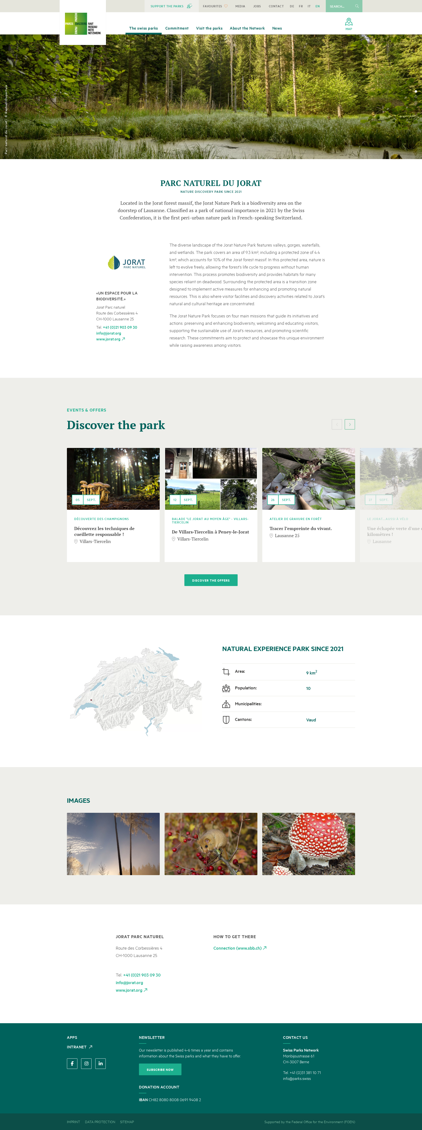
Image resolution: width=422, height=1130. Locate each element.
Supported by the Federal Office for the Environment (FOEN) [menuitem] (309, 1121)
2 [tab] (416, 97)
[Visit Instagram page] (86, 1063)
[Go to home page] (82, 23)
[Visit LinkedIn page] (100, 1063)
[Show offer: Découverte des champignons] (113, 479)
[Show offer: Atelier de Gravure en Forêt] (308, 479)
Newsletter (152, 1037)
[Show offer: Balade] (211, 479)
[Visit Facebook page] (72, 1063)
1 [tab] (416, 91)
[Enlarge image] (127, 263)
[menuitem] (172, 6)
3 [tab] (416, 102)
